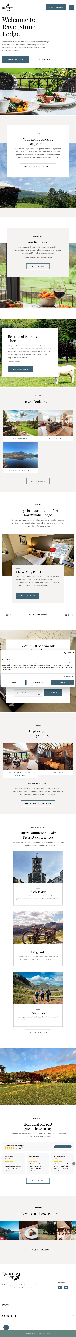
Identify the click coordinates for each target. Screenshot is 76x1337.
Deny (14, 682)
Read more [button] (8, 1170)
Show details (66, 676)
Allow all (62, 682)
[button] (71, 7)
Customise (36, 682)
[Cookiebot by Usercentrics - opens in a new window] (66, 653)
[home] (7, 7)
